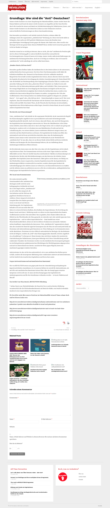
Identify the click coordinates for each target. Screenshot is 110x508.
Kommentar (14, 398)
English (51, 1)
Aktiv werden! (35, 1)
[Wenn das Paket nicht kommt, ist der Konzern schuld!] (40, 345)
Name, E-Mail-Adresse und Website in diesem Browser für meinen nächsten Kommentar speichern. (38, 438)
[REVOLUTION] (16, 8)
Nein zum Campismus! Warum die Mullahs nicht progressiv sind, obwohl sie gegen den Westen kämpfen (91, 118)
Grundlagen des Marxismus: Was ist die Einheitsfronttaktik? (87, 272)
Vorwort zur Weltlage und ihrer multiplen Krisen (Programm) (29, 477)
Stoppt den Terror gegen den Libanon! (91, 96)
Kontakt (81, 479)
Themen (20, 1)
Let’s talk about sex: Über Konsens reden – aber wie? (27, 472)
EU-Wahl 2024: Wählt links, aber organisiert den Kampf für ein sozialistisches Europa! (85, 193)
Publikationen (12, 1)
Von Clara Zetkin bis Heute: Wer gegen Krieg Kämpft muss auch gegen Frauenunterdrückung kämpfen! (91, 163)
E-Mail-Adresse (46, 419)
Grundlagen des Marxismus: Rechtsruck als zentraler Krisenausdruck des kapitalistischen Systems (87, 264)
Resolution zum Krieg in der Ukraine (87, 180)
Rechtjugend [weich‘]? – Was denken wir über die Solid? (91, 146)
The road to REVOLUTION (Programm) (22, 482)
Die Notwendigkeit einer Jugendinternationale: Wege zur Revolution (86, 250)
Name (12, 419)
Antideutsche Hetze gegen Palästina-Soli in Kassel (38, 370)
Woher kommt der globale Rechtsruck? (88, 257)
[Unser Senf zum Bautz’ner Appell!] (79, 155)
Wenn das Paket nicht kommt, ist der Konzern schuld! (39, 354)
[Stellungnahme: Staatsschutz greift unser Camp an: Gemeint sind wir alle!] (79, 137)
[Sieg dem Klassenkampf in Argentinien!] (79, 90)
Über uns (81, 474)
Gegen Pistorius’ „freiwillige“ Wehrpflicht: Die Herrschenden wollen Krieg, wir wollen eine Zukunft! (19, 381)
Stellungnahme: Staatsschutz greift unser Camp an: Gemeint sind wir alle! (92, 138)
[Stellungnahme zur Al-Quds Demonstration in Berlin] (61, 341)
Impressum (44, 1)
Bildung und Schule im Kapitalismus (22, 487)
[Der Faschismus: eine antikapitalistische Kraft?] (61, 366)
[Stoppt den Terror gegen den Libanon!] (79, 96)
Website (12, 427)
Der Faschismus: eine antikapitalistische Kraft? (59, 370)
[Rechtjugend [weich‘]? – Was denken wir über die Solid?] (79, 146)
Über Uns (27, 1)
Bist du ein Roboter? (16, 443)
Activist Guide (82, 476)
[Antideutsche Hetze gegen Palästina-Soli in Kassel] (40, 366)
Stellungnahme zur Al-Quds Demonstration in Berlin (59, 345)
